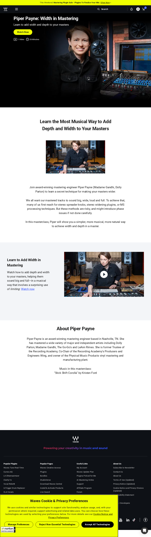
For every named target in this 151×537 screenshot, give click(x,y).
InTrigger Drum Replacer (14, 488)
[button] (8, 530)
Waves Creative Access (50, 468)
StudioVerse (45, 480)
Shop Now (105, 2)
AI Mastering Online (85, 480)
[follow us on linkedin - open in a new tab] (127, 519)
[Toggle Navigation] (16, 9)
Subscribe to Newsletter (123, 468)
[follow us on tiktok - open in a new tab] (134, 519)
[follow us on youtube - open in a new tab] (120, 520)
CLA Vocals (9, 492)
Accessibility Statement (123, 495)
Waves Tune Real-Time (14, 468)
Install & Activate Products (51, 488)
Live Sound (45, 492)
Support (80, 484)
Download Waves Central (51, 484)
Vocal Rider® (9, 484)
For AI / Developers (121, 503)
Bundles (43, 476)
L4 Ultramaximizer (11, 476)
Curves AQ (8, 472)
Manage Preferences (18, 524)
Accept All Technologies (97, 524)
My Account (82, 468)
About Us (117, 476)
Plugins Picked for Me (86, 476)
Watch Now (23, 32)
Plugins (43, 472)
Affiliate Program (84, 488)
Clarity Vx (8, 480)
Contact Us (118, 472)
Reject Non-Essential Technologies (57, 524)
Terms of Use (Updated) (123, 480)
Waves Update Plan (85, 472)
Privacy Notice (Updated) (124, 484)
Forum (79, 492)
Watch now (28, 289)
